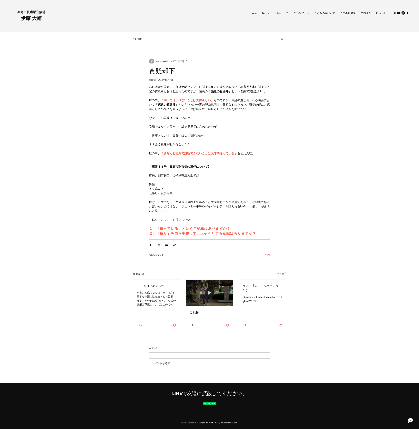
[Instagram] (394, 13)
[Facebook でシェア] (150, 244)
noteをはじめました (150, 286)
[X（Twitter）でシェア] (158, 244)
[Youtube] (398, 13)
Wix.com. (234, 422)
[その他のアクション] (268, 61)
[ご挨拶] (209, 293)
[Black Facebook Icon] (407, 13)
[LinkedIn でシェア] (166, 244)
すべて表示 (280, 273)
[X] (403, 13)
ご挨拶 (194, 312)
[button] (282, 38)
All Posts (137, 38)
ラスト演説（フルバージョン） (260, 288)
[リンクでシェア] (174, 244)
